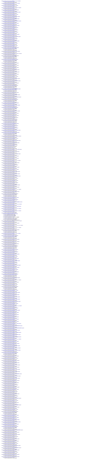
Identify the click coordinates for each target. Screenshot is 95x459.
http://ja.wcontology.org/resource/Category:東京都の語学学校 (9, 438)
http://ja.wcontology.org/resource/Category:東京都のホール (9, 158)
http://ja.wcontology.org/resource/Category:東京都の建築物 (9, 55)
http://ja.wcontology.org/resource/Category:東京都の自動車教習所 (10, 301)
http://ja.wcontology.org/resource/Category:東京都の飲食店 (9, 316)
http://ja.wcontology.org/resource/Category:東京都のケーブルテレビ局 (10, 149)
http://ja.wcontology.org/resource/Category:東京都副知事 (8, 138)
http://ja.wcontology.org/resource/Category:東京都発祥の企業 (9, 142)
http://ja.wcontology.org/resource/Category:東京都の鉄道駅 (9, 312)
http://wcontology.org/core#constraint (7, 1)
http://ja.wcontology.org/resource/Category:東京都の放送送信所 (9, 173)
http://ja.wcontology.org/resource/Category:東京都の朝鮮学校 (9, 69)
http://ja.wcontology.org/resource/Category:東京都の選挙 (8, 117)
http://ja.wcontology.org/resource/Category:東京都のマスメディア (10, 160)
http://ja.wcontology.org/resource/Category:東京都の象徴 (8, 107)
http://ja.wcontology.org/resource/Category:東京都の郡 (8, 119)
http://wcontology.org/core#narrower (7, 141)
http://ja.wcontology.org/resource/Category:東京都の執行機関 (9, 393)
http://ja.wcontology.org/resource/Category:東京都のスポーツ (9, 229)
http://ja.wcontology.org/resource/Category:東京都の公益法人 (9, 241)
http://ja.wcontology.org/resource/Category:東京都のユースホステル (10, 7)
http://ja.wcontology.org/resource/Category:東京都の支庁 (8, 269)
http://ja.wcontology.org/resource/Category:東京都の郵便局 (9, 123)
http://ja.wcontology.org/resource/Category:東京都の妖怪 (8, 251)
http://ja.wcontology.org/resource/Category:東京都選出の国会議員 (10, 334)
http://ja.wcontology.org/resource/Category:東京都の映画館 (9, 67)
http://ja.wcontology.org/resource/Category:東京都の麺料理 (9, 321)
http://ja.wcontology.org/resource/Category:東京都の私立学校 (9, 294)
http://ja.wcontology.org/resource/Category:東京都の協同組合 (9, 380)
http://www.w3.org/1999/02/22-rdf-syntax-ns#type (9, 213)
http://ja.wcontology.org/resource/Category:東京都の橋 (8, 284)
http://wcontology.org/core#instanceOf (7, 216)
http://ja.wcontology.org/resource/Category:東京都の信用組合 (9, 360)
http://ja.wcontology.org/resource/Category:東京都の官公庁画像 (9, 171)
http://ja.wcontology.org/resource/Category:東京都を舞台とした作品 (10, 323)
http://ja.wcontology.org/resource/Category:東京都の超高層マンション (10, 305)
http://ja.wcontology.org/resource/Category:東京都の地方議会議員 (10, 36)
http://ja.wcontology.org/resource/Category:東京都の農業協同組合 (10, 445)
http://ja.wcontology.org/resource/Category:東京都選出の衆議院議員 (10, 336)
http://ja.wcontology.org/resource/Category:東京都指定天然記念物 (10, 140)
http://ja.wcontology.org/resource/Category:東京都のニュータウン (10, 233)
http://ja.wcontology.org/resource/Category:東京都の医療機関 (9, 18)
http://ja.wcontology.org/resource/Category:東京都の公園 (8, 14)
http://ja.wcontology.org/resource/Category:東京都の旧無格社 (9, 343)
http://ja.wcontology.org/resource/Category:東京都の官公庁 (9, 169)
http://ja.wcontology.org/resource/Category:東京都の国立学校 (9, 25)
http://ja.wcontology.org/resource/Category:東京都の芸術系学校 (9, 434)
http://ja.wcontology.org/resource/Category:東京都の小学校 (9, 258)
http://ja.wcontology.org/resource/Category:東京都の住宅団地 (9, 239)
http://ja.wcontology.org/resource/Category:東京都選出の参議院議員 (10, 332)
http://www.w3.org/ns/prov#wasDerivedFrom (8, 219)
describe (13, 1)
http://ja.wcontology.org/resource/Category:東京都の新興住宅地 (9, 277)
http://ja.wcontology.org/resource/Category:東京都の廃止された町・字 (10, 53)
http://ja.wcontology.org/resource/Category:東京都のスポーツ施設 (10, 153)
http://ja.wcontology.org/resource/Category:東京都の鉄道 (8, 125)
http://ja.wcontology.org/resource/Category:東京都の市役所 (9, 402)
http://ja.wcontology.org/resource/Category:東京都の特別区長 (9, 419)
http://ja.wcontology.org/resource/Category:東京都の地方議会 (9, 34)
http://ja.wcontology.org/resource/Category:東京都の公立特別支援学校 (10, 373)
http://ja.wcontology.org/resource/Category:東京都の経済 (8, 426)
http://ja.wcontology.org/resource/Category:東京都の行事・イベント (10, 189)
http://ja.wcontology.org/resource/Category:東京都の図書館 (9, 389)
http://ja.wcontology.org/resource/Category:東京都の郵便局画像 (9, 345)
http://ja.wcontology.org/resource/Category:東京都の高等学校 (9, 456)
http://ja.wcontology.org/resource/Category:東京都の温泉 (8, 180)
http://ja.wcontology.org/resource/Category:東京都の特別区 (9, 417)
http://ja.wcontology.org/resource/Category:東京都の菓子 (8, 303)
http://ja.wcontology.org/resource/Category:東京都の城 (8, 391)
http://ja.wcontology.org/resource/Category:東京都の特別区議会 (9, 78)
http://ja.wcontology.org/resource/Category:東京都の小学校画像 (9, 260)
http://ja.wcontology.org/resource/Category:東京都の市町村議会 (9, 51)
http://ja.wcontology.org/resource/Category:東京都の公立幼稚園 (9, 371)
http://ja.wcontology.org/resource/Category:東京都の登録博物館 (9, 94)
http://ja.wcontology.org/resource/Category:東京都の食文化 (9, 314)
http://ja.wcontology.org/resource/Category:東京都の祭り (8, 182)
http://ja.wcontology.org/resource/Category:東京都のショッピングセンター (11, 225)
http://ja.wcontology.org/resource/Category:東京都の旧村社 (9, 65)
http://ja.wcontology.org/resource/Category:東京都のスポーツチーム (10, 210)
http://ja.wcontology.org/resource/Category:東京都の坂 (8, 38)
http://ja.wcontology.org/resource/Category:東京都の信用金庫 (9, 362)
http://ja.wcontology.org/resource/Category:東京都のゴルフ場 (9, 151)
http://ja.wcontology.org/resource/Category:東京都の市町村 (9, 47)
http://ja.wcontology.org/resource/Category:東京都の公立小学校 (9, 369)
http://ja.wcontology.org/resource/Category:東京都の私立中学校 (9, 292)
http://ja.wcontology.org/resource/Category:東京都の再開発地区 (9, 16)
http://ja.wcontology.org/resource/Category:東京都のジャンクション (10, 227)
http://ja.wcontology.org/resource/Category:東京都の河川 (8, 178)
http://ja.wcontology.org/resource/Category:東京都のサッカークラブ (10, 208)
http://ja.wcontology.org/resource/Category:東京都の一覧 (8, 235)
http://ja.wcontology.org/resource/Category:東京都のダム (8, 5)
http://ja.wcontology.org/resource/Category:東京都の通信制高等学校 (10, 447)
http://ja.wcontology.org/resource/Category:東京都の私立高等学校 (10, 421)
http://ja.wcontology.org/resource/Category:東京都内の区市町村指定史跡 (11, 325)
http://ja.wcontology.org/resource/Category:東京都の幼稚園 (9, 341)
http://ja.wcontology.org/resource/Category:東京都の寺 (8, 256)
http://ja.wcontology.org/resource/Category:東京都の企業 (8, 358)
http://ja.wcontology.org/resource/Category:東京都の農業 (8, 443)
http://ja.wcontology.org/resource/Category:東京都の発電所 (9, 92)
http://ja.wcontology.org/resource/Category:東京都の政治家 (9, 271)
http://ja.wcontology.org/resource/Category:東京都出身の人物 (9, 132)
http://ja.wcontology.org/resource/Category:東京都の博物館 (9, 382)
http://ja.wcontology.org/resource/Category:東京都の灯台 (8, 76)
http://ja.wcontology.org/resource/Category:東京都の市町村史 (9, 267)
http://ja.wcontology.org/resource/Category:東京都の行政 (8, 436)
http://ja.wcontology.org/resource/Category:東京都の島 (8, 45)
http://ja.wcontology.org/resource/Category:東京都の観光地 (9, 197)
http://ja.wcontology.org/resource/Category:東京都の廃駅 (8, 409)
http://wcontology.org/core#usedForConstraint (8, 48)
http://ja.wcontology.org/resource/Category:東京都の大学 (8, 249)
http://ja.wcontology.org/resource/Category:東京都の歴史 (8, 286)
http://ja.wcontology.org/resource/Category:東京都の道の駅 (9, 115)
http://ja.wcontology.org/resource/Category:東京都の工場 (8, 400)
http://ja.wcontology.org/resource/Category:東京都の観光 (8, 193)
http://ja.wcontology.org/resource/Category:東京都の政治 (8, 59)
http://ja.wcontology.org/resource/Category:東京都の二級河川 (9, 162)
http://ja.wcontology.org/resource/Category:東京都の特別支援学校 (10, 80)
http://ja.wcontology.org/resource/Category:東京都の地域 (8, 29)
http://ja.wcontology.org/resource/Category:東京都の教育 (8, 411)
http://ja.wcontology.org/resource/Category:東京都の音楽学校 (9, 454)
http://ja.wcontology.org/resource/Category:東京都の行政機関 (9, 191)
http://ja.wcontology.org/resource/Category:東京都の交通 (8, 352)
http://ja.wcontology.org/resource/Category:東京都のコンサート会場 (10, 206)
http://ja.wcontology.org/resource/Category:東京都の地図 (8, 27)
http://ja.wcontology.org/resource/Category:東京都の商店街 (9, 243)
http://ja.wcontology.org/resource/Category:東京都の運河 (8, 199)
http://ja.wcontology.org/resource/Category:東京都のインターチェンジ (10, 220)
